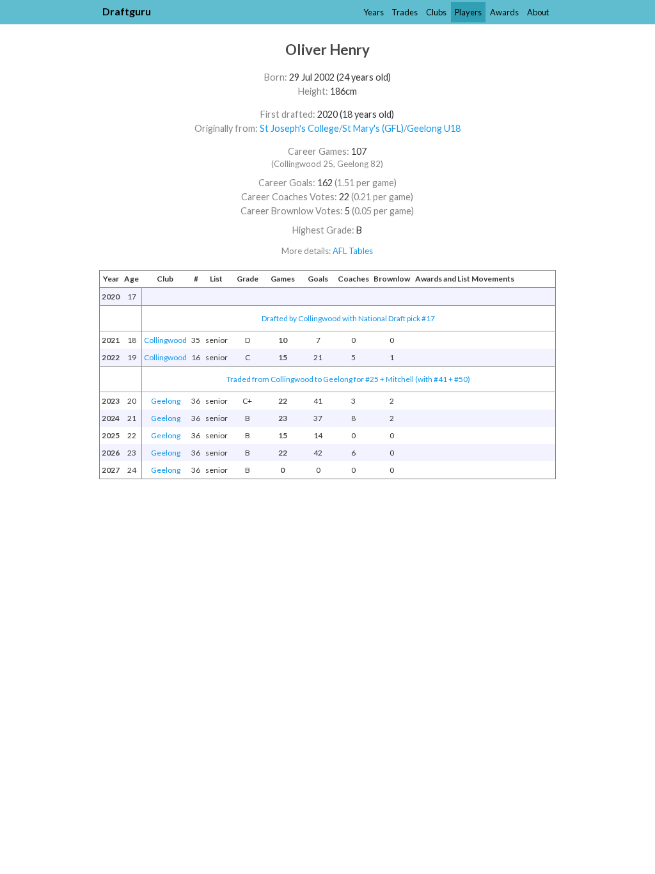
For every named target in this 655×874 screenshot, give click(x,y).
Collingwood (165, 340)
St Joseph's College (299, 128)
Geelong (165, 401)
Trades (404, 12)
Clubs (436, 12)
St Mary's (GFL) (373, 128)
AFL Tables (353, 251)
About (538, 12)
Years (373, 12)
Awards (504, 12)
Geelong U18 (434, 128)
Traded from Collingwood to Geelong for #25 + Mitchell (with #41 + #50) (348, 379)
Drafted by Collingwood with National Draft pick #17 (348, 318)
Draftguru (126, 11)
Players (468, 12)
